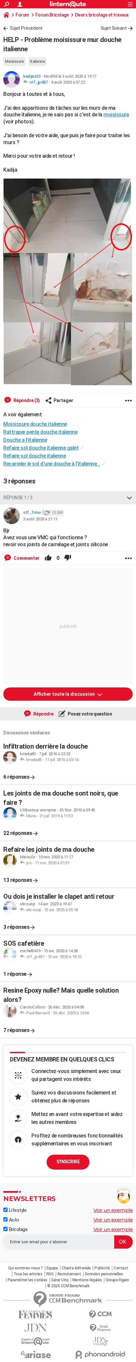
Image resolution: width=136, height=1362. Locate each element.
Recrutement (69, 1274)
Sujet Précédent (26, 28)
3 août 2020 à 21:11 (40, 518)
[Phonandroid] (100, 1354)
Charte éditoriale (76, 1268)
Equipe (52, 1268)
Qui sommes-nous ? (25, 1268)
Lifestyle (17, 1210)
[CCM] (100, 1314)
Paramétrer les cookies (28, 1280)
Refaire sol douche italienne (34, 456)
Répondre (42, 714)
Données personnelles (104, 1274)
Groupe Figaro (117, 1280)
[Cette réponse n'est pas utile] (67, 558)
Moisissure (14, 61)
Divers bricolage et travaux (102, 15)
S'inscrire (68, 1161)
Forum (22, 15)
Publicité (102, 1268)
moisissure (116, 114)
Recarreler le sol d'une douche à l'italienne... (51, 464)
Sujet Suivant (113, 28)
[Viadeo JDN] (100, 1341)
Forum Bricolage (52, 15)
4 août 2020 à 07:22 (68, 82)
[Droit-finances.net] (100, 1328)
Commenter (26, 558)
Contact (121, 1268)
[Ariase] (35, 1354)
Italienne (37, 61)
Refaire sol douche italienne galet (41, 448)
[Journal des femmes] (35, 1314)
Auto (13, 1220)
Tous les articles (28, 1274)
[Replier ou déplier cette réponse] (129, 497)
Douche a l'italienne (25, 440)
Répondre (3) (26, 400)
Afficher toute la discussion (65, 694)
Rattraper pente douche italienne (40, 432)
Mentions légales (87, 1280)
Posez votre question (89, 714)
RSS (50, 1274)
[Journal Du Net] (35, 1328)
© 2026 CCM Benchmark (68, 1286)
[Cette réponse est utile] (48, 558)
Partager (63, 400)
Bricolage (17, 1229)
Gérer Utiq (59, 1280)
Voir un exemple (113, 1210)
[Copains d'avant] (35, 1341)
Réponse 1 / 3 (17, 497)
